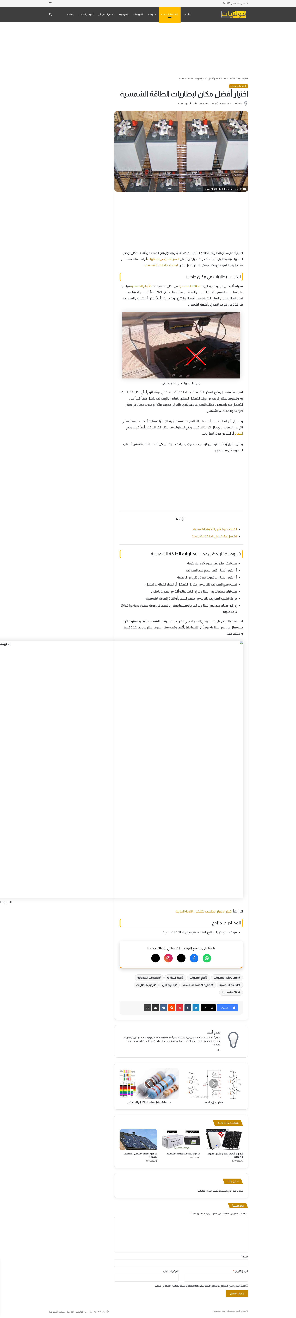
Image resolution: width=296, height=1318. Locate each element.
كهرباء (124, 14)
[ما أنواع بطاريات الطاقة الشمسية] (181, 1139)
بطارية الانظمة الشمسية (197, 984)
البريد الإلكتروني (240, 1271)
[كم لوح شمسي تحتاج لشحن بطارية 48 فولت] (224, 1139)
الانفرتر (238, 433)
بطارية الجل (168, 984)
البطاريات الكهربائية (148, 977)
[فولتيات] (233, 14)
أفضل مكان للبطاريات (226, 977)
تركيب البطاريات (145, 984)
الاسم (244, 1256)
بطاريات (152, 14)
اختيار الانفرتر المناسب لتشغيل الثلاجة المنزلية (203, 911)
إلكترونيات (138, 14)
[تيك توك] (155, 958)
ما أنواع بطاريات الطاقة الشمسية (183, 1153)
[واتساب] (207, 958)
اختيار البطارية (174, 977)
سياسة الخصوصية (57, 1311)
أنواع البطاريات (198, 977)
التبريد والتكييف (86, 14)
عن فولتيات (81, 1311)
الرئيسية (187, 14)
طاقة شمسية (230, 992)
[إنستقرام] (168, 958)
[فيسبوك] (194, 958)
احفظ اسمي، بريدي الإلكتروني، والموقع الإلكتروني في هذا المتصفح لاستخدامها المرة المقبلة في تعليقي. (200, 1285)
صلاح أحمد (237, 103)
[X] (181, 958)
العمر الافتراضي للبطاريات (163, 259)
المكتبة (70, 14)
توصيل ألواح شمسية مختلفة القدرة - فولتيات (218, 1191)
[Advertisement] (148, 49)
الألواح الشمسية (140, 286)
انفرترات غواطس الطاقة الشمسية (215, 529)
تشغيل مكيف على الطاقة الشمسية (214, 536)
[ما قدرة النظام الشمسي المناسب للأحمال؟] (138, 1139)
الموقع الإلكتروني (170, 1271)
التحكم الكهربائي (106, 14)
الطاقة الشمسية (169, 14)
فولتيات (217, 1311)
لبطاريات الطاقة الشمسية (161, 265)
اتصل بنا (70, 1311)
